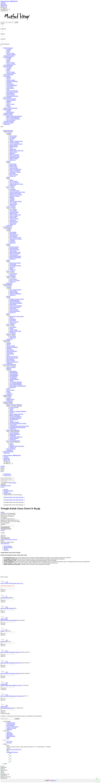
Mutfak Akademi (7, 109)
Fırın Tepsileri (12, 264)
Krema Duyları (12, 304)
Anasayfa (6, 489)
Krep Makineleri (13, 376)
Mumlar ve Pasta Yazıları (15, 331)
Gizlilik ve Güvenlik (11, 728)
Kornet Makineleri (13, 375)
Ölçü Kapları (12, 173)
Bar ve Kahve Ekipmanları (10, 98)
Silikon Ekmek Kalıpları (15, 263)
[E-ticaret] (50, 780)
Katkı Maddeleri (10, 88)
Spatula (7, 597)
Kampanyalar (7, 124)
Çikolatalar (9, 82)
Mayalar (8, 78)
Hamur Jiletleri (12, 233)
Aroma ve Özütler (11, 80)
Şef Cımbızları (12, 137)
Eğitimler (9, 110)
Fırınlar (11, 410)
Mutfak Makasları (13, 146)
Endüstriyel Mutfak (8, 114)
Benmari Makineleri (14, 432)
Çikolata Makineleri (14, 438)
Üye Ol (2, 467)
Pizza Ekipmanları (13, 255)
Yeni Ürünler (10, 733)
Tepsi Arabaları (13, 222)
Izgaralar (11, 408)
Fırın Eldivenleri (13, 236)
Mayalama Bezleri (13, 248)
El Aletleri (9, 49)
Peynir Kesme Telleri (14, 156)
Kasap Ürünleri (13, 424)
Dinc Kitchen (4, 708)
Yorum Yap (14, 539)
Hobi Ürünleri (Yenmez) (12, 92)
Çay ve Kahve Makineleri (15, 383)
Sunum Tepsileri (13, 204)
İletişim (8, 737)
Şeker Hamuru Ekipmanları (15, 303)
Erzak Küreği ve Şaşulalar (15, 238)
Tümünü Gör (12, 160)
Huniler (11, 148)
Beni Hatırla (5, 482)
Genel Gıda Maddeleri (12, 85)
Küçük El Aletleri (13, 158)
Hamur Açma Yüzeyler (14, 253)
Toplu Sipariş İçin (5, 543)
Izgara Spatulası (13, 620)
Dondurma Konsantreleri (12, 96)
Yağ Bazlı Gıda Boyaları (12, 90)
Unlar (8, 89)
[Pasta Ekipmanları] (8, 74)
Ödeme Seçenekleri (8, 547)
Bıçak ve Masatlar (13, 174)
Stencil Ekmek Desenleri (15, 256)
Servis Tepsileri (13, 202)
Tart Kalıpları (12, 320)
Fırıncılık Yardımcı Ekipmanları (16, 446)
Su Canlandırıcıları (13, 419)
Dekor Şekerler (10, 84)
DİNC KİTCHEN (5, 583)
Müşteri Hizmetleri (11, 736)
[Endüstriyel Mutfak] (9, 121)
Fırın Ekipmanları (8, 57)
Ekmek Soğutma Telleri (14, 252)
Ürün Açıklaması (7, 546)
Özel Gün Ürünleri (11, 120)
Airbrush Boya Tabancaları (15, 436)
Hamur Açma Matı (13, 309)
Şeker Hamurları (10, 93)
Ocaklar (11, 420)
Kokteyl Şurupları (11, 94)
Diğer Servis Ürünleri (14, 196)
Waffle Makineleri (13, 372)
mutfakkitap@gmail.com (12, 752)
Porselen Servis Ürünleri (15, 193)
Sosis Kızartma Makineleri (15, 382)
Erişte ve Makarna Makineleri (16, 414)
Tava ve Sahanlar (13, 181)
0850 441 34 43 (10, 749)
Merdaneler (12, 153)
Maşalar (11, 140)
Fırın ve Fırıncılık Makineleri (13, 118)
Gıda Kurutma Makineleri (15, 416)
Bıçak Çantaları (13, 209)
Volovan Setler (12, 308)
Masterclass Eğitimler (9, 122)
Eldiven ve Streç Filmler (15, 214)
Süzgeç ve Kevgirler (14, 154)
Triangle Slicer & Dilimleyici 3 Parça (13, 685)
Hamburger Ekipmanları (15, 257)
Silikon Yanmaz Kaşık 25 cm (16, 583)
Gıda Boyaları (10, 86)
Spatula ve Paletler (13, 292)
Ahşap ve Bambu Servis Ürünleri (17, 192)
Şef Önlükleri (12, 189)
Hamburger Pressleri (14, 157)
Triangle (2, 512)
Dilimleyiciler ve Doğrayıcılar (16, 150)
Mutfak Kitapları (10, 112)
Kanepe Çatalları (13, 329)
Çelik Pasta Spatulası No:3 (15, 673)
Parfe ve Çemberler (13, 321)
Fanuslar (11, 328)
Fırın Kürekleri (12, 232)
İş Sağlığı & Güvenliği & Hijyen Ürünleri (19, 426)
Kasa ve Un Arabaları (14, 280)
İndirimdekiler (10, 734)
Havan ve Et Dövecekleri (15, 169)
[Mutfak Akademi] (8, 113)
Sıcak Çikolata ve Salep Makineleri (17, 386)
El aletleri (9, 58)
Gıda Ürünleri (7, 76)
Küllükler (11, 197)
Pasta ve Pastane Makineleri (13, 117)
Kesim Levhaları (13, 166)
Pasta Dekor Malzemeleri (15, 293)
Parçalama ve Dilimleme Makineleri (17, 411)
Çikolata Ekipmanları (14, 300)
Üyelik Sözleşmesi (11, 724)
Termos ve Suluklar (14, 218)
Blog (8, 738)
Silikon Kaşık (10, 708)
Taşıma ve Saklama (11, 54)
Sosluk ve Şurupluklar (14, 170)
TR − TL (4, 6)
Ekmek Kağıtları (13, 273)
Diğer (8, 542)
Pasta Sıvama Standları (14, 307)
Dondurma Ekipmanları (14, 301)
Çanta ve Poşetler (13, 216)
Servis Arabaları (13, 210)
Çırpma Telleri (12, 149)
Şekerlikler (11, 200)
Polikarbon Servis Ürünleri (15, 194)
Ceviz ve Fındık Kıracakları (15, 144)
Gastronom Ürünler (14, 212)
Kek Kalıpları (12, 319)
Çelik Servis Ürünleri (14, 190)
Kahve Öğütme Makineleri (15, 384)
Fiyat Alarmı (9, 539)
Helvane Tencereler (14, 407)
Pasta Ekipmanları (8, 66)
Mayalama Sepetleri (14, 247)
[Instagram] (10, 762)
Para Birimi (3, 9)
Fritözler (11, 380)
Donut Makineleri (13, 374)
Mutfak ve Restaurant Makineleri (14, 116)
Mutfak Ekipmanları (8, 48)
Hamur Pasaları (13, 251)
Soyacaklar (12, 138)
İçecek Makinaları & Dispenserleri (17, 427)
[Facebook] (10, 754)
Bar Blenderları (13, 371)
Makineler (9, 101)
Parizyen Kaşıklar (13, 145)
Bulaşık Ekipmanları (14, 422)
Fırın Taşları (12, 267)
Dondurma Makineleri (14, 434)
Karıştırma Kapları (13, 168)
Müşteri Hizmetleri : (9, 1)
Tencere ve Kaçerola (14, 182)
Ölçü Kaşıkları (12, 164)
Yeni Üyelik (9, 741)
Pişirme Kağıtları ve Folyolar (16, 184)
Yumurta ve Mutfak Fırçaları (16, 141)
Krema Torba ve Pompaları (15, 305)
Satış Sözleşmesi (10, 725)
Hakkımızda (9, 729)
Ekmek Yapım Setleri (14, 249)
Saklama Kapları (13, 213)
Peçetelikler (12, 198)
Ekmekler (9, 77)
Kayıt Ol (3, 486)
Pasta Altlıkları (12, 327)
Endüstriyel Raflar (13, 221)
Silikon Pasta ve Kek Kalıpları (16, 316)
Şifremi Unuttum (12, 482)
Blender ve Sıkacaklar (14, 415)
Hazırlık (8, 50)
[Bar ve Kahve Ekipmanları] (10, 108)
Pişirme (8, 52)
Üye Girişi (9, 742)
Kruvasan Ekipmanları (14, 311)
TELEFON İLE (7, 475)
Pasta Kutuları (12, 336)
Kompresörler (12, 435)
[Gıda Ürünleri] (7, 97)
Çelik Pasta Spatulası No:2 (15, 662)
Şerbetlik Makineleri (14, 379)
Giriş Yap (3, 466)
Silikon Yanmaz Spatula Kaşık (16, 696)
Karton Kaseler (13, 217)
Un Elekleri (12, 240)
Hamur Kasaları (13, 279)
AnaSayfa (3, 2)
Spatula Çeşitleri (13, 152)
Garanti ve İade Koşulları (12, 726)
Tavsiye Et (3, 539)
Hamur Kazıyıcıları (13, 234)
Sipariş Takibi (4, 5)
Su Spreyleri (12, 241)
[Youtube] (10, 759)
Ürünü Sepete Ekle (5, 527)
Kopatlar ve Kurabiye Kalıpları (16, 299)
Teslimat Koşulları (11, 722)
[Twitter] (10, 757)
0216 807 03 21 (18, 749)
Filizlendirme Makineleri (15, 418)
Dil (1, 8)
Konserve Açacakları (14, 142)
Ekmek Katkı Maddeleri (12, 81)
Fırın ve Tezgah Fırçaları (15, 237)
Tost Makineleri (13, 378)
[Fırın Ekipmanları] (8, 65)
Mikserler (11, 444)
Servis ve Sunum (10, 53)
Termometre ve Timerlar (15, 172)
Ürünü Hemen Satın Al (6, 528)
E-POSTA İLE (7, 474)
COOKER (3, 597)
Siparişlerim (3, 4)
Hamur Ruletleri (13, 135)
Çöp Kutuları (12, 220)
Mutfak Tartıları (13, 165)
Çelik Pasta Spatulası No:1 (15, 652)
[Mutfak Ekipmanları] (9, 56)
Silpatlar (11, 180)
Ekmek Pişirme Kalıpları (15, 265)
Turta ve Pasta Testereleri (15, 289)
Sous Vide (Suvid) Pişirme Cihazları (17, 423)
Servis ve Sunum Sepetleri (15, 201)
